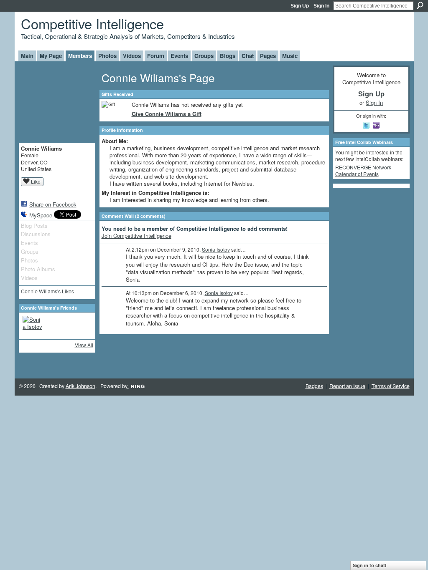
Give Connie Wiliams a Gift (166, 114)
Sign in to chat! (370, 565)
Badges (314, 386)
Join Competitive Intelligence (136, 236)
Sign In (321, 6)
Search (420, 5)
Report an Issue (347, 386)
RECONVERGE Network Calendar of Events (363, 170)
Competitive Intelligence (92, 23)
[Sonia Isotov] (33, 326)
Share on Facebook (52, 204)
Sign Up (299, 6)
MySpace (40, 215)
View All (84, 344)
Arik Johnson (80, 386)
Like (36, 181)
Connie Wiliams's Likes (47, 291)
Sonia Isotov (216, 249)
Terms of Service (391, 386)
